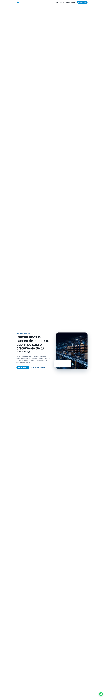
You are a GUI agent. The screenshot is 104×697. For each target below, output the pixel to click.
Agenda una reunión (82, 2)
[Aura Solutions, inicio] (17, 2)
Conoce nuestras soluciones (38, 367)
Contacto (73, 2)
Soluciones (62, 2)
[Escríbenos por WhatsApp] (101, 694)
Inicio (57, 2)
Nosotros (68, 2)
